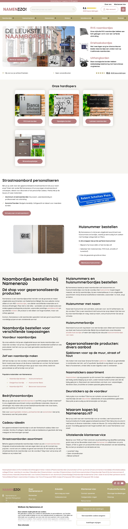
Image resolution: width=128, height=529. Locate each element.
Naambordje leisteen (18, 379)
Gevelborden (35, 472)
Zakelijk (105, 18)
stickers (14, 311)
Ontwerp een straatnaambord (16, 213)
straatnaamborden (52, 444)
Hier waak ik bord (102, 475)
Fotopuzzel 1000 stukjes (53, 477)
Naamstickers (71, 377)
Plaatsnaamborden (59, 470)
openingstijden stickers (19, 412)
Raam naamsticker (20, 477)
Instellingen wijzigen (93, 522)
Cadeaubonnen (61, 497)
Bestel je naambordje (18, 60)
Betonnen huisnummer (37, 386)
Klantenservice (120, 4)
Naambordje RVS (16, 386)
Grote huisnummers (115, 472)
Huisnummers (49, 18)
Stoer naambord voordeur (19, 472)
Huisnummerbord (28, 18)
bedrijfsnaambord (28, 401)
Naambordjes (7, 18)
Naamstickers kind (68, 472)
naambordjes (21, 303)
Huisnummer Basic (36, 383)
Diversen (121, 18)
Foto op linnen (84, 470)
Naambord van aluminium (52, 475)
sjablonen (103, 361)
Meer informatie (23, 525)
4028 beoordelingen (90, 11)
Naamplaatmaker (9, 470)
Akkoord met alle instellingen (93, 509)
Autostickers (73, 470)
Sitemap (110, 497)
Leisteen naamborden (98, 121)
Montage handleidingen (116, 493)
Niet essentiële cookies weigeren (93, 516)
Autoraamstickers (83, 472)
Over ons (108, 4)
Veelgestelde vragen (89, 497)
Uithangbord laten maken (40, 470)
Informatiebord (23, 470)
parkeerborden (34, 412)
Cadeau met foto (35, 477)
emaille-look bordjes (74, 333)
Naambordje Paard (99, 472)
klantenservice (102, 442)
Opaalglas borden (64, 121)
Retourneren (86, 501)
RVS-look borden (30, 121)
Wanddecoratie (86, 18)
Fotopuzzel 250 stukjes (90, 477)
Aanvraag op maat (62, 493)
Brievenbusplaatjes (30, 161)
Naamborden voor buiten (30, 475)
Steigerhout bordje (17, 383)
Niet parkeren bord (117, 475)
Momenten (33, 495)
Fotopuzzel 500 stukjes (71, 477)
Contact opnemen (88, 493)
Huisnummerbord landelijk (101, 470)
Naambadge (67, 475)
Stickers (67, 18)
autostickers (47, 412)
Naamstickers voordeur (51, 472)
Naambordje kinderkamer (84, 475)
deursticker (86, 399)
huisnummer (105, 290)
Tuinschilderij (7, 477)
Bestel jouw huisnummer (90, 263)
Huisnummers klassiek (11, 475)
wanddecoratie (53, 308)
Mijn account (111, 9)
